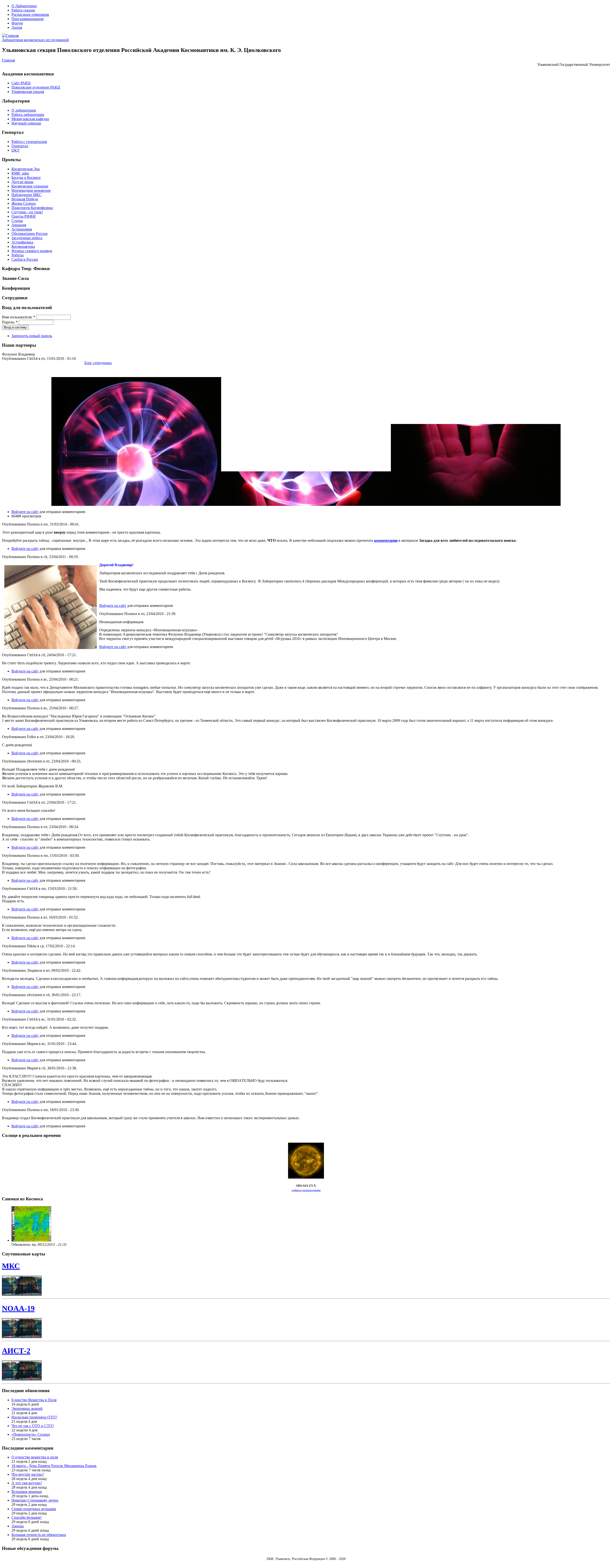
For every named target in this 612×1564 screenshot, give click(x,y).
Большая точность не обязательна (38, 1535)
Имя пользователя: (18, 317)
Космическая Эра (25, 169)
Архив (16, 27)
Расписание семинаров (30, 14)
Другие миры (22, 182)
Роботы (17, 255)
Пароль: (10, 322)
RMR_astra (20, 173)
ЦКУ (15, 150)
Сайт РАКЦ (21, 83)
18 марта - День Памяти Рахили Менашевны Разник (54, 1466)
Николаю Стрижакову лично (34, 1500)
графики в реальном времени (306, 1190)
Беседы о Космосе (26, 177)
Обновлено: (21, 1244)
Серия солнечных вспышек (33, 1509)
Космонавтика (23, 246)
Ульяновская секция (27, 92)
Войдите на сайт (24, 512)
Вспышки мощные (26, 1492)
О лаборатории (23, 110)
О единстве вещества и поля (34, 1457)
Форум (17, 23)
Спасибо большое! (26, 1517)
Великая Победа (24, 199)
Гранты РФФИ (23, 216)
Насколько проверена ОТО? (34, 1417)
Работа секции (23, 10)
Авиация (18, 225)
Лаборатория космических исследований (35, 40)
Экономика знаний (27, 1408)
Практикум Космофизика (32, 208)
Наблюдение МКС (26, 195)
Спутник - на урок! (27, 212)
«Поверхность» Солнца (30, 1434)
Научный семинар (26, 123)
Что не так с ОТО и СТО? (32, 1426)
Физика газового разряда (31, 251)
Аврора (17, 1526)
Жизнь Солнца (23, 203)
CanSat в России (24, 259)
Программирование (27, 19)
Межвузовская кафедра (30, 119)
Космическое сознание (29, 186)
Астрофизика (22, 242)
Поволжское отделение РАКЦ (35, 87)
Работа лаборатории (27, 115)
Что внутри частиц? (27, 1474)
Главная (8, 60)
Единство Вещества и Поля (33, 1400)
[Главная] (10, 36)
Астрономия (21, 229)
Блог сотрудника (98, 363)
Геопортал (19, 146)
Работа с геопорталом (29, 142)
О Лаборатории (24, 6)
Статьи (17, 221)
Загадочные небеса (26, 238)
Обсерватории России (29, 233)
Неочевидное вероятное (31, 190)
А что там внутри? (26, 1483)
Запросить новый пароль (31, 336)
